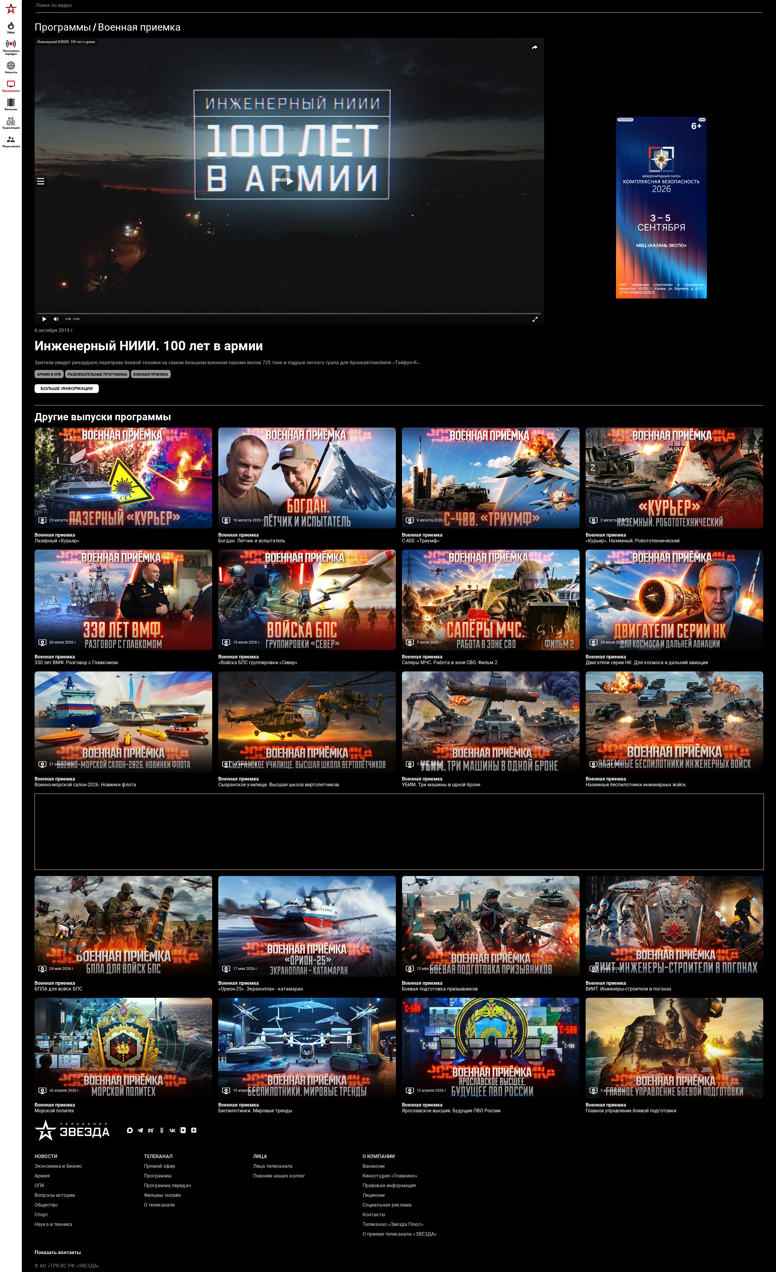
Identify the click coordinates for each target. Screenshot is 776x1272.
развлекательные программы (97, 374)
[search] (399, 5)
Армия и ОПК (49, 374)
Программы (63, 27)
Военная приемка (139, 27)
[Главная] (11, 8)
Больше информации (67, 388)
